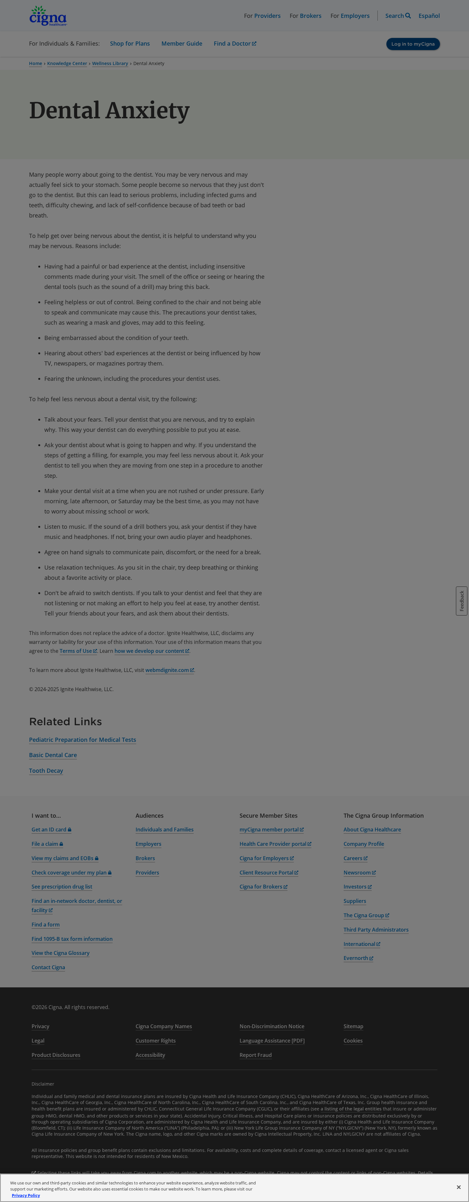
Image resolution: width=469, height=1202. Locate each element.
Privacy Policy (26, 1195)
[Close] (459, 1187)
